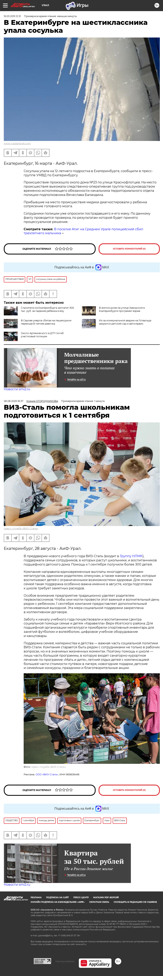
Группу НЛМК (131, 556)
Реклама (36, 897)
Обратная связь (99, 902)
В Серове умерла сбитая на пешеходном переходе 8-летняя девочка (46, 322)
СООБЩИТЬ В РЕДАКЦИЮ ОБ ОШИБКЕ (135, 902)
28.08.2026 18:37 (13, 401)
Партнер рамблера (64, 961)
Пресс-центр (81, 897)
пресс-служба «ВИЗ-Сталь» (21, 528)
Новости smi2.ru (17, 389)
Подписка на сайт (57, 897)
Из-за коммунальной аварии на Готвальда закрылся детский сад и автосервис (125, 322)
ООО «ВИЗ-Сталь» (47, 774)
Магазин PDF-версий (106, 897)
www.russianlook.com (17, 143)
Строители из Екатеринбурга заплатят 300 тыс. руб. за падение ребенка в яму (47, 309)
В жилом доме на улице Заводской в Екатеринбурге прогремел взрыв (122, 309)
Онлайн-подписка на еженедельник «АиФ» (58, 902)
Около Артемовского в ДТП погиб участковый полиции (42, 335)
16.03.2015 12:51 (12, 16)
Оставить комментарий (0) (129, 249)
